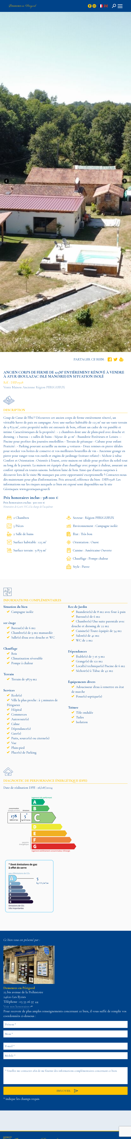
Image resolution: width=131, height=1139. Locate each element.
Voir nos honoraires (16, 1006)
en (106, 6)
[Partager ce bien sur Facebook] (110, 359)
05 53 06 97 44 (28, 1002)
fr (101, 6)
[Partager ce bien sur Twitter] (115, 359)
